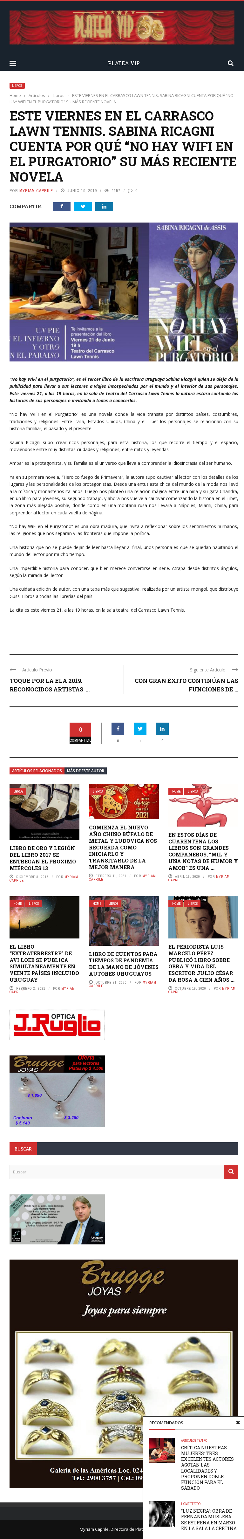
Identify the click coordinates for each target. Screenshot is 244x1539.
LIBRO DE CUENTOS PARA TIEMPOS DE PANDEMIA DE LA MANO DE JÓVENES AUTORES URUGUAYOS (124, 964)
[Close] (238, 1423)
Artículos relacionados (37, 770)
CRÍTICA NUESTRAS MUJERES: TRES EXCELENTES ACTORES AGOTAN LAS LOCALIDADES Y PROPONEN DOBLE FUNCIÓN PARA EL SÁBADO (207, 1468)
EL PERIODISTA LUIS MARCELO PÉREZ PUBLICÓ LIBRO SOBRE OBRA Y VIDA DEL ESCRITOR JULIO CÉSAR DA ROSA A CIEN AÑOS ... (201, 963)
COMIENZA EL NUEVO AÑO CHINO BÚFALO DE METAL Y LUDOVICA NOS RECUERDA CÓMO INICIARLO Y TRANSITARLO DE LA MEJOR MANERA (123, 847)
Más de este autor (85, 770)
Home (176, 791)
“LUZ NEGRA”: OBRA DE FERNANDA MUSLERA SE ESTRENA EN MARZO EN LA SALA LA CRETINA (209, 1519)
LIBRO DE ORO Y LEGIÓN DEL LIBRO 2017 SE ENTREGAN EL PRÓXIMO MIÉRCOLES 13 (43, 858)
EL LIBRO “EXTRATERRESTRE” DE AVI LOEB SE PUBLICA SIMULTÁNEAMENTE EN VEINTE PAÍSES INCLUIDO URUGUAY (44, 963)
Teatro (202, 1441)
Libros (17, 86)
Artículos (188, 1441)
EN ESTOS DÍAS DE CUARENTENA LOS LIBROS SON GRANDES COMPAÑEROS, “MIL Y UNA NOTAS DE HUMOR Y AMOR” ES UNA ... (203, 851)
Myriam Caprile (36, 190)
